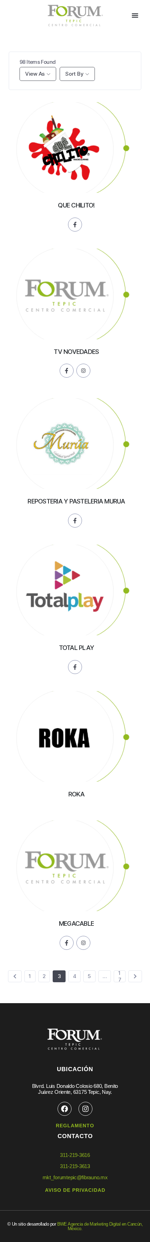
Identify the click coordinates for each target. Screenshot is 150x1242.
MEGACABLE (76, 923)
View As (35, 73)
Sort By (74, 73)
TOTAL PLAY (76, 647)
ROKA (76, 794)
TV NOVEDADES (76, 351)
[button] (135, 15)
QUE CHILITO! (76, 205)
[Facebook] (65, 1109)
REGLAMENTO (75, 1125)
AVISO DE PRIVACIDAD (75, 1190)
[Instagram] (85, 1109)
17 (119, 976)
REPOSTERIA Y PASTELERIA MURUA (76, 501)
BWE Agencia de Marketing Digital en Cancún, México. (100, 1226)
